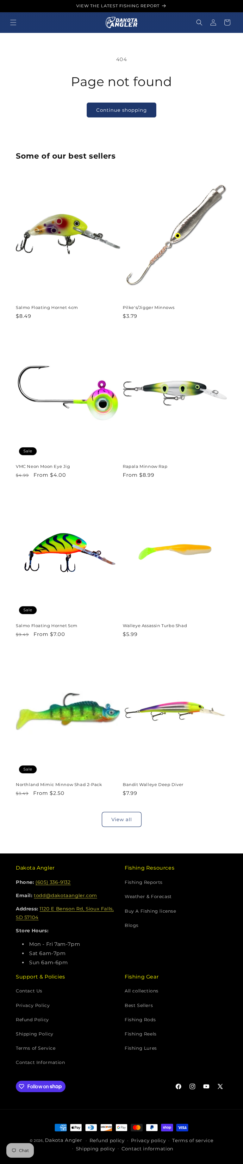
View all (121, 819)
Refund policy (107, 1140)
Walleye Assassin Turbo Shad (155, 625)
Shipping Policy (34, 1034)
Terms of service (192, 1140)
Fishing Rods (140, 1019)
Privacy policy (148, 1140)
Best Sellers (139, 1005)
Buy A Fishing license (150, 911)
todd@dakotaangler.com (65, 895)
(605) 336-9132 (53, 882)
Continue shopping (121, 110)
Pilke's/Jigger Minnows (148, 307)
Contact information (147, 1149)
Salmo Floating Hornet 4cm (47, 307)
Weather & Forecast (148, 896)
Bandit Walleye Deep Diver (153, 784)
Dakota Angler (63, 1140)
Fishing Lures (141, 1048)
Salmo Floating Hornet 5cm (47, 625)
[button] (13, 22)
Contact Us (29, 991)
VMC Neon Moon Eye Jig (43, 466)
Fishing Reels (141, 1034)
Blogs (132, 925)
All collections (142, 991)
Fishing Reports (144, 882)
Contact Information (40, 1062)
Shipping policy (95, 1149)
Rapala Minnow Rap (145, 466)
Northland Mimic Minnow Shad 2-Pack (59, 784)
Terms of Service (36, 1048)
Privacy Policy (33, 1005)
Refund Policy (32, 1019)
